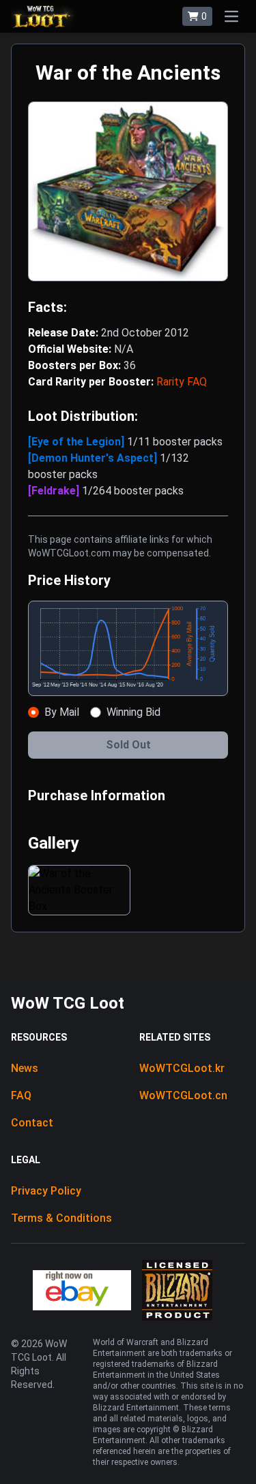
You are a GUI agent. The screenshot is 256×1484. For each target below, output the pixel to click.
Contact (32, 1122)
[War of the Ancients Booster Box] (79, 890)
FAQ (21, 1095)
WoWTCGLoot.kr (182, 1068)
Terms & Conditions (61, 1218)
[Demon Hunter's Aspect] (94, 458)
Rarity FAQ (181, 381)
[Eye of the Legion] (77, 441)
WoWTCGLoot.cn (183, 1095)
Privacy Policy (46, 1190)
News (24, 1068)
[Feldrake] (55, 490)
